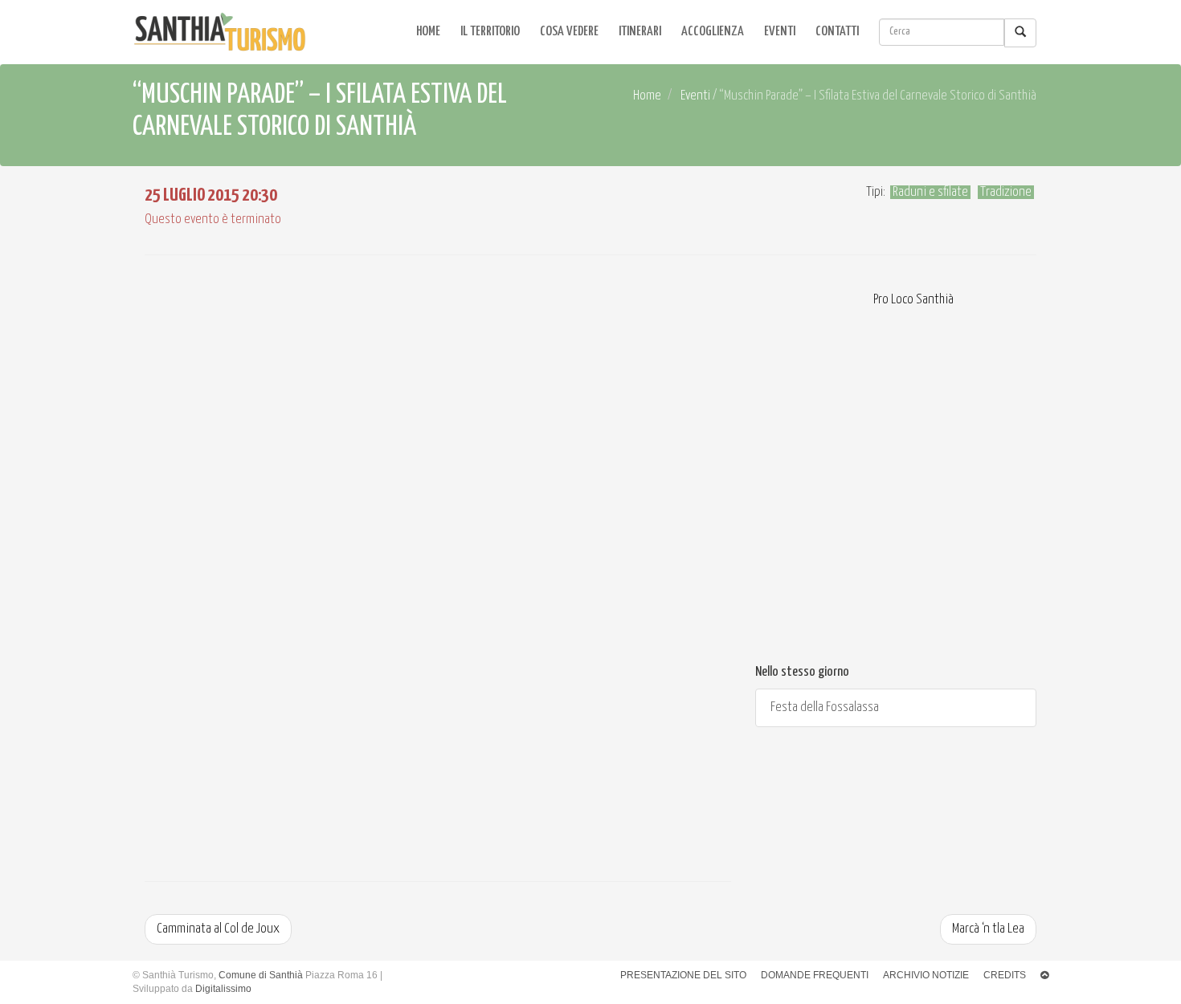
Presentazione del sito (683, 975)
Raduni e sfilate (930, 192)
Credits (1004, 975)
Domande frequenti (814, 975)
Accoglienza (712, 32)
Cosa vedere (569, 32)
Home (428, 32)
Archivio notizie (926, 975)
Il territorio (490, 32)
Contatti (837, 32)
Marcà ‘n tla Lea (988, 929)
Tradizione (1006, 192)
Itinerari (640, 32)
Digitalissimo (223, 988)
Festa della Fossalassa (823, 707)
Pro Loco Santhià (912, 300)
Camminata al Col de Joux (218, 929)
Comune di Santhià (261, 975)
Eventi (779, 32)
